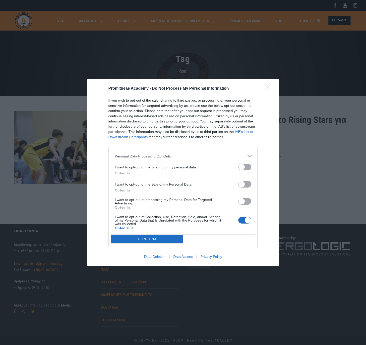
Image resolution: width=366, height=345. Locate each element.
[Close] (269, 88)
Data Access (183, 257)
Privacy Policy (211, 257)
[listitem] (183, 156)
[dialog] (183, 172)
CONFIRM (147, 239)
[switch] (244, 167)
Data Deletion (155, 257)
